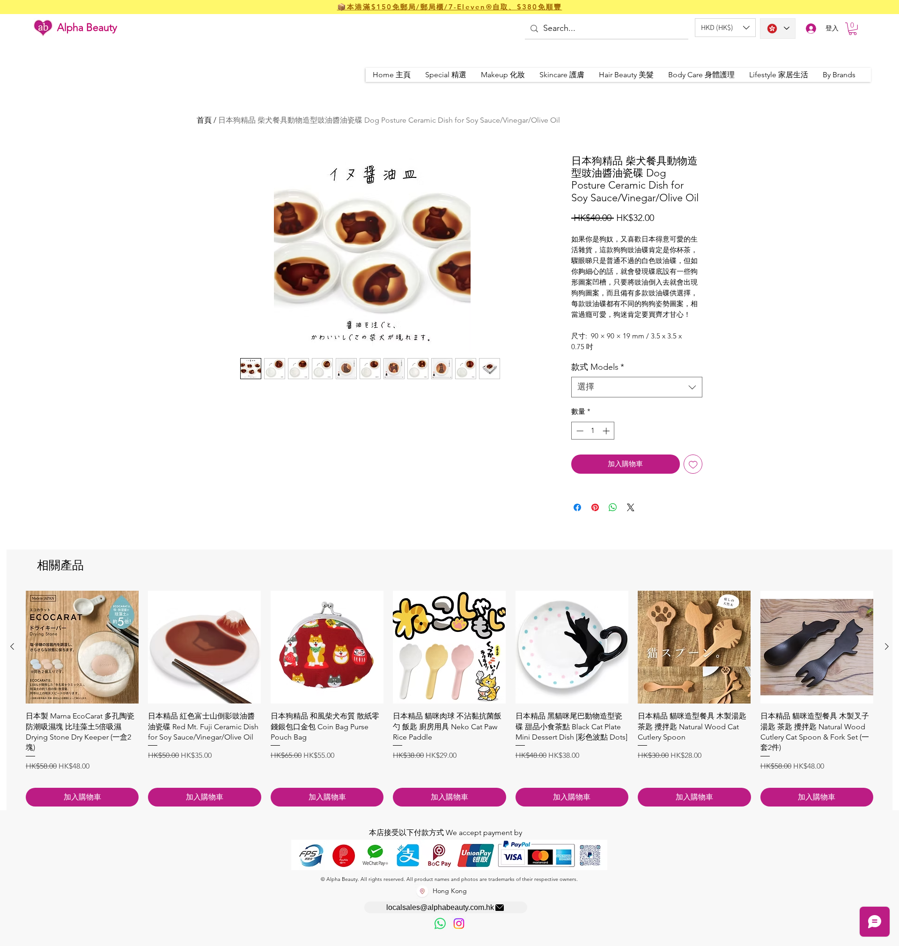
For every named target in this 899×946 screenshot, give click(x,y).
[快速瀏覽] (82, 647)
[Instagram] (459, 924)
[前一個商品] (12, 646)
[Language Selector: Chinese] (778, 28)
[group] (449, 698)
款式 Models (597, 367)
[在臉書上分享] (577, 507)
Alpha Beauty (87, 27)
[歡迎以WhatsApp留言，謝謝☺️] (440, 924)
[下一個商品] (886, 646)
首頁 (204, 120)
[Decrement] (579, 431)
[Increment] (607, 431)
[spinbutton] (593, 431)
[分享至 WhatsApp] (613, 507)
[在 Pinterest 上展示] (595, 507)
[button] (725, 27)
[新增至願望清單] (693, 464)
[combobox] (636, 387)
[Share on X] (630, 507)
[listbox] (725, 27)
